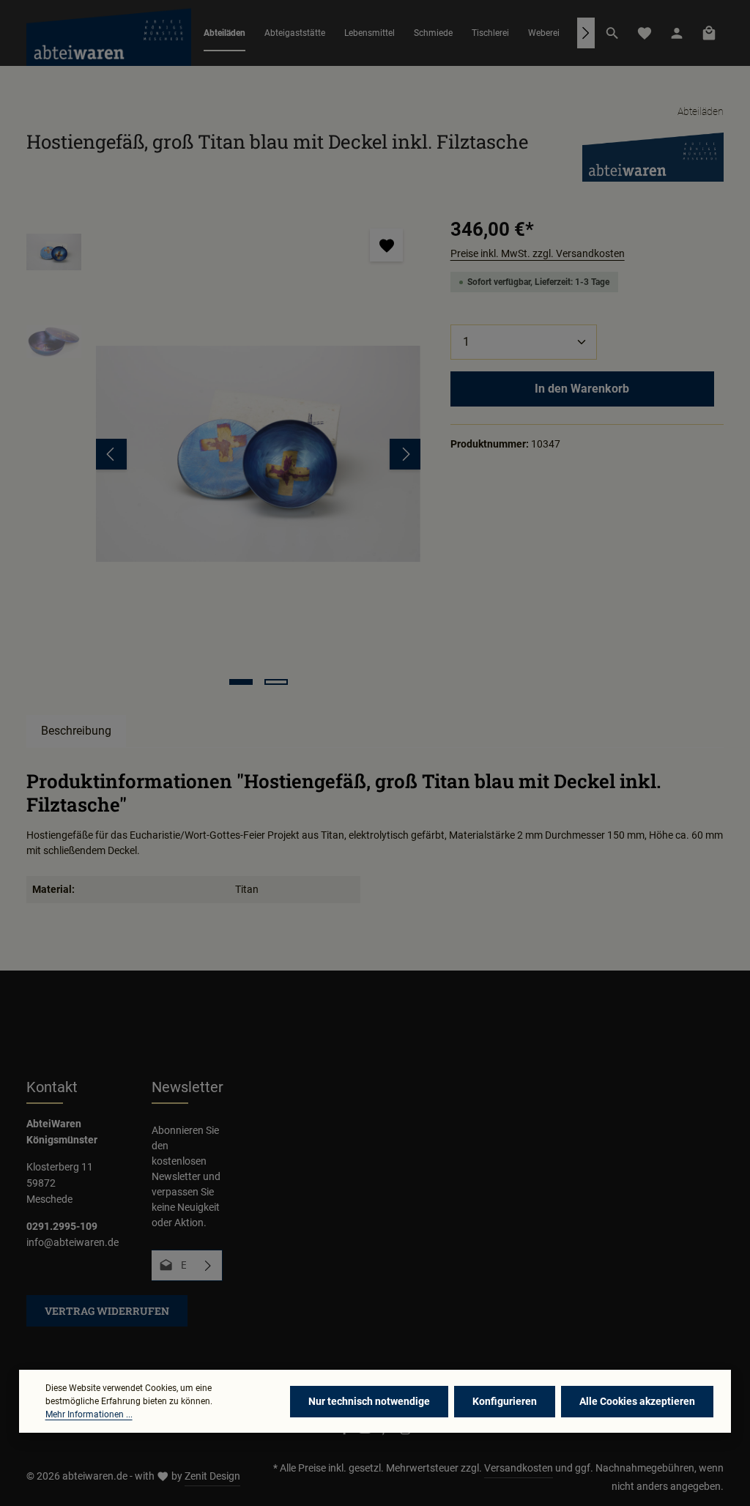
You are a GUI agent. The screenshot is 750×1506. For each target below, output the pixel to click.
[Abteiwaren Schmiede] (653, 156)
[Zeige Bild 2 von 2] (276, 682)
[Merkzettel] (644, 33)
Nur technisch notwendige (369, 1401)
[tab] (76, 731)
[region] (224, 454)
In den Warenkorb (582, 389)
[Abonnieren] (208, 1265)
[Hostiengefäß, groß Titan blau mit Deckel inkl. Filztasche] (258, 454)
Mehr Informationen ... (89, 1414)
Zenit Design (212, 1476)
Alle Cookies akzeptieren (637, 1401)
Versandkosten (518, 1468)
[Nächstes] (586, 33)
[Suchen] (612, 33)
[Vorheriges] (111, 454)
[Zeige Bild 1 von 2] (241, 682)
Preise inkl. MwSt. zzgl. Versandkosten (537, 253)
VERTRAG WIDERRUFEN (107, 1311)
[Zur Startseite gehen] (108, 33)
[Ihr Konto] (676, 33)
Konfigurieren (504, 1401)
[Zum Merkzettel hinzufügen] (386, 245)
